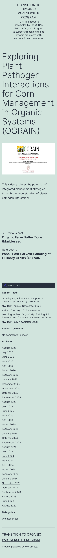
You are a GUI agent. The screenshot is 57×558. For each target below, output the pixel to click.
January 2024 (10, 478)
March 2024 (9, 469)
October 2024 (10, 438)
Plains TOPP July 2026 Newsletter (21, 310)
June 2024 (8, 456)
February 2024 (10, 474)
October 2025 (10, 393)
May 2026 (7, 361)
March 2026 (9, 370)
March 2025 (9, 424)
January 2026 (9, 379)
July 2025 (7, 406)
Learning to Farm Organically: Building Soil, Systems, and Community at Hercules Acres (26, 316)
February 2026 (10, 374)
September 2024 (11, 442)
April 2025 (8, 420)
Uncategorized (10, 518)
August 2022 (9, 505)
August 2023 (9, 496)
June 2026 (8, 356)
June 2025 (8, 411)
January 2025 (9, 433)
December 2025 (11, 384)
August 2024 (9, 447)
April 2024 (8, 465)
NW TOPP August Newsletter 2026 (21, 306)
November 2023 (11, 483)
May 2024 (7, 460)
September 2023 (11, 492)
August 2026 (9, 347)
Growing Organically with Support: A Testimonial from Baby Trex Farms (22, 300)
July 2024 (7, 451)
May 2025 (7, 415)
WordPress (31, 546)
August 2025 (9, 402)
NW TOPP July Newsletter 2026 (20, 322)
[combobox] (28, 285)
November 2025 (11, 388)
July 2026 (7, 352)
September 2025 (11, 397)
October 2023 (10, 487)
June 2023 (8, 501)
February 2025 (10, 429)
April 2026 (8, 366)
